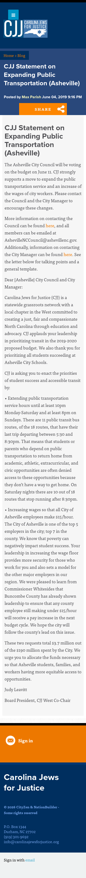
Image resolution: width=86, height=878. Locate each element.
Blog (21, 55)
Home (10, 55)
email (30, 860)
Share (43, 109)
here (50, 225)
